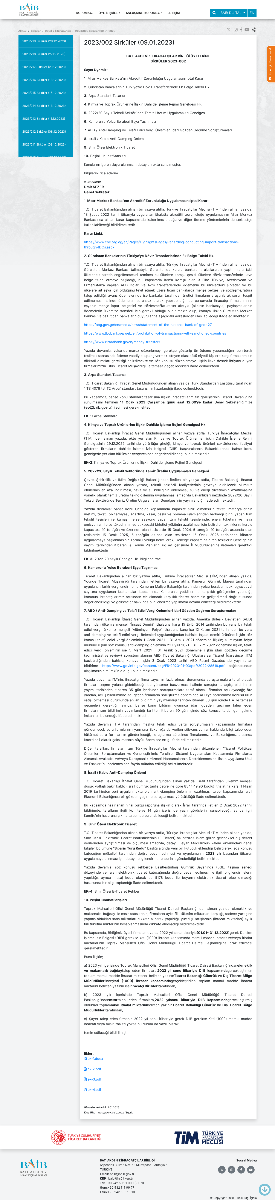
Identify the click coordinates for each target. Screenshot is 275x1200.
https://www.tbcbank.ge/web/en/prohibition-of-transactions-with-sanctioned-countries (155, 333)
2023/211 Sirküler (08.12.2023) (44, 144)
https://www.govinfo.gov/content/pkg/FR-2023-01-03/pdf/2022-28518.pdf (163, 666)
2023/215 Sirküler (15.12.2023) (44, 93)
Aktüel (22, 31)
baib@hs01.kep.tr (120, 1178)
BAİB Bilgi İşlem (247, 1198)
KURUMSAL (84, 13)
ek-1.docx (95, 1058)
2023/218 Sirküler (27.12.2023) (43, 54)
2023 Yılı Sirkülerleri (58, 31)
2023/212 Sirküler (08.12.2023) (44, 131)
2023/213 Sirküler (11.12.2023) (43, 118)
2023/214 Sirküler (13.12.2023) (44, 105)
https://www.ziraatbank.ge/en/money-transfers (122, 342)
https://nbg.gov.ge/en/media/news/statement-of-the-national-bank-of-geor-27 (148, 324)
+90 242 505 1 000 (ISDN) (125, 1183)
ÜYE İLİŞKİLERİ (110, 13)
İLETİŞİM (173, 13)
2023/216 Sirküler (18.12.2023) (44, 80)
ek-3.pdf (94, 1079)
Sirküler (36, 31)
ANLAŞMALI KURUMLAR (144, 13)
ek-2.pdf (94, 1069)
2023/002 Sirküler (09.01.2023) (95, 31)
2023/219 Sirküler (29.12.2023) (44, 41)
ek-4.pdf (94, 1089)
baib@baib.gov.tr (122, 1174)
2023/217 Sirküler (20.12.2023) (44, 67)
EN (252, 13)
